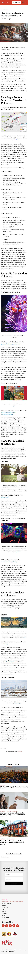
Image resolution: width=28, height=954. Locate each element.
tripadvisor (17, 551)
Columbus (2, 785)
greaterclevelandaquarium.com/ (10, 344)
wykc (14, 405)
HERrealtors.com (16, 2)
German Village (10, 839)
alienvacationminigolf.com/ (9, 562)
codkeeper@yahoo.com (11, 662)
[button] (26, 2)
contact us (4, 899)
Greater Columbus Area (12, 811)
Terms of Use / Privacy (7, 951)
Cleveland (4, 905)
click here (20, 751)
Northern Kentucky (6, 903)
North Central (5, 917)
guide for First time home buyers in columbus (12, 901)
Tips (3, 909)
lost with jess (18, 703)
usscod (24, 637)
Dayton (3, 915)
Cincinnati (4, 913)
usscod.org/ (4, 644)
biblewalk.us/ (5, 497)
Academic (16, 139)
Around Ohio (4, 10)
